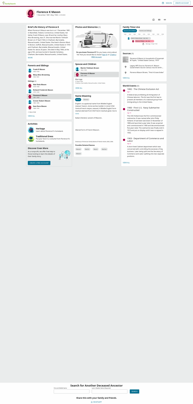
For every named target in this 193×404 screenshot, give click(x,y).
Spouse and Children (130, 31)
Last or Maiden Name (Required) (101, 388)
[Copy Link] (165, 20)
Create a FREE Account (39, 163)
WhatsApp (97, 402)
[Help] (163, 3)
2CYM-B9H (62, 15)
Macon (96, 149)
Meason (78, 154)
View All (31, 116)
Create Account (182, 3)
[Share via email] (159, 20)
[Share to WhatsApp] (154, 20)
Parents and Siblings (145, 31)
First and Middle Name (60, 388)
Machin (87, 149)
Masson (78, 149)
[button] (49, 70)
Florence (86, 99)
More (30, 58)
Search (134, 391)
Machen (104, 149)
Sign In (169, 3)
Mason (78, 99)
